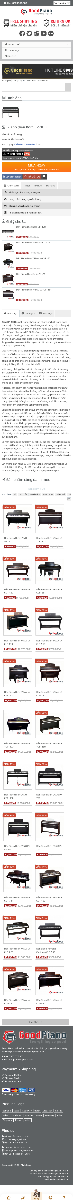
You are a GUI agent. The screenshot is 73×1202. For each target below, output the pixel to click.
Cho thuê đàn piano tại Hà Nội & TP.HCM (47, 1173)
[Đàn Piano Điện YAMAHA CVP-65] (50, 569)
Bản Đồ (7, 1142)
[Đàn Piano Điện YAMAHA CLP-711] (18, 877)
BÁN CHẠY (48, 494)
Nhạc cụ (18, 80)
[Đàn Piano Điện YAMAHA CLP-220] (18, 929)
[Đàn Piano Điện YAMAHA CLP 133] (18, 621)
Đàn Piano (29, 80)
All (15, 494)
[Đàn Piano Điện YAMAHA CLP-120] (50, 877)
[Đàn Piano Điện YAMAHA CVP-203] (18, 672)
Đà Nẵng (50, 185)
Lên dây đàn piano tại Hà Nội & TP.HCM (48, 1171)
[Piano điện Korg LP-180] (36, 112)
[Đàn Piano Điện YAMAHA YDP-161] (50, 518)
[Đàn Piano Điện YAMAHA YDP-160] (50, 723)
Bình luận (47, 313)
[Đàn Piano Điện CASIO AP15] (18, 518)
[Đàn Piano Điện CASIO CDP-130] (18, 775)
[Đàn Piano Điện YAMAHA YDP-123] (18, 723)
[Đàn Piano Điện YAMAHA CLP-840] (50, 980)
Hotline (15, 3)
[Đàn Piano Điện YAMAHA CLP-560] (50, 621)
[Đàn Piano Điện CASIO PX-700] (50, 826)
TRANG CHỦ (13, 44)
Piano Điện (42, 80)
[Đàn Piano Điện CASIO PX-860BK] (18, 826)
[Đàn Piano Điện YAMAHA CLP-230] (18, 980)
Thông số (30, 313)
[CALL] (39, 144)
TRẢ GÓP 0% (33, 176)
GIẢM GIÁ (60, 494)
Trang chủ (7, 80)
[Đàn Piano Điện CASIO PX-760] (50, 775)
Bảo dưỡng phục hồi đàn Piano (52, 1176)
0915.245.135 (24, 1147)
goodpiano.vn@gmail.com (20, 1059)
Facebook (18, 1142)
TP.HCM (38, 185)
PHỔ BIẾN (35, 494)
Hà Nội (26, 185)
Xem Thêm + (35, 1022)
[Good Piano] (36, 11)
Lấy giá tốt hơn (13, 176)
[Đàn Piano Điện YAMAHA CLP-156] (50, 672)
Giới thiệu (12, 313)
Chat (27, 1142)
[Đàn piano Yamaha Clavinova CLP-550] (50, 929)
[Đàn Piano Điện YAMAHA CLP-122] (18, 569)
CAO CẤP (23, 494)
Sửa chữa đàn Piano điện (54, 1179)
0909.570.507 (16, 1056)
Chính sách (13, 185)
